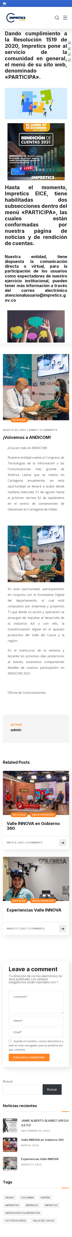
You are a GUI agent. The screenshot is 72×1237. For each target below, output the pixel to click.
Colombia (27, 1197)
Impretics (51, 1205)
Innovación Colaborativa (22, 1212)
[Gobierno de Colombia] (4, 3)
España (45, 1197)
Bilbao (9, 1197)
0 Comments (48, 429)
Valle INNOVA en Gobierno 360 (33, 826)
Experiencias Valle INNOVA (34, 910)
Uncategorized (43, 814)
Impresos (32, 1205)
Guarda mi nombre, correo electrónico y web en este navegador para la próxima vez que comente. (36, 1045)
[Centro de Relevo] (69, 59)
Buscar (8, 1081)
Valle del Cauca (43, 1220)
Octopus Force (15, 1220)
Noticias (19, 420)
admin (33, 429)
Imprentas (12, 1205)
